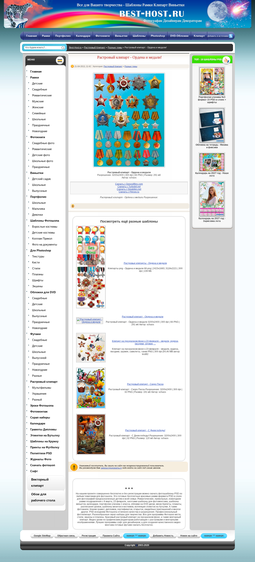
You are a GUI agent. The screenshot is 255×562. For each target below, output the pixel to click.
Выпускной (39, 357)
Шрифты (37, 280)
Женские (37, 107)
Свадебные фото (43, 143)
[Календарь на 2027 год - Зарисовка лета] (212, 215)
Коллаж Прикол (42, 238)
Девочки (37, 214)
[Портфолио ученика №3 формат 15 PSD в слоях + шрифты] (212, 94)
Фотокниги (103, 35)
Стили (36, 268)
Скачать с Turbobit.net (129, 186)
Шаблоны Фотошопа (44, 220)
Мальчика (38, 208)
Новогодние (39, 131)
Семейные (39, 113)
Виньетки (121, 35)
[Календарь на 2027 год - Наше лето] (212, 170)
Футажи (35, 334)
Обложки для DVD (43, 292)
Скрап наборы (40, 417)
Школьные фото (42, 161)
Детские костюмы (43, 232)
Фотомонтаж (39, 411)
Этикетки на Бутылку (45, 435)
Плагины (37, 274)
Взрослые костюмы (44, 226)
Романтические (42, 95)
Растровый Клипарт (94, 47)
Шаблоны (139, 35)
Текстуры (38, 256)
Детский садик (41, 178)
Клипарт (199, 35)
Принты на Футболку (44, 447)
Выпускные (39, 190)
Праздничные (41, 125)
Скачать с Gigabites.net (129, 189)
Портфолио (63, 35)
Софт (34, 471)
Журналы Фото (40, 459)
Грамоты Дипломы (43, 429)
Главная (31, 35)
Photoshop (158, 35)
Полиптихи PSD (41, 453)
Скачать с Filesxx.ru (129, 192)
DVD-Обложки (179, 35)
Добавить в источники (217, 36)
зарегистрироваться (111, 468)
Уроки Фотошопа (41, 405)
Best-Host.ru (75, 47)
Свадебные (39, 89)
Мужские (38, 101)
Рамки (46, 35)
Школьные (39, 119)
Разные (37, 375)
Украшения (39, 393)
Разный (37, 399)
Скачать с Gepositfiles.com (129, 184)
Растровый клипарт (43, 381)
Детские (37, 83)
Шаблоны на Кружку (44, 441)
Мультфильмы (41, 387)
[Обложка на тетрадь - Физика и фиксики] (212, 142)
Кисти (36, 262)
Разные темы (115, 47)
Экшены (37, 286)
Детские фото (41, 155)
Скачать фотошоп (42, 465)
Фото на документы (44, 244)
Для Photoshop (40, 250)
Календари (83, 35)
